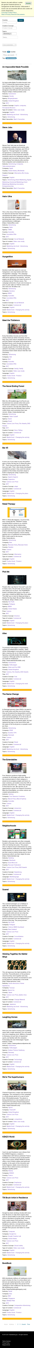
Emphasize (17, 1182)
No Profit (11, 602)
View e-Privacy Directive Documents (13, 14)
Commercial (17, 305)
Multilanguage (14, 877)
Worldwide (21, 171)
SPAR (11, 730)
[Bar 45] (17, 455)
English (12, 112)
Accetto (28, 3)
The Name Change (10, 694)
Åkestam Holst (12, 545)
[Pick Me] (17, 580)
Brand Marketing (21, 180)
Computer (20, 164)
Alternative (17, 173)
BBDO (10, 293)
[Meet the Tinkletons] (17, 328)
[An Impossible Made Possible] (17, 75)
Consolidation (18, 936)
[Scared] (17, 897)
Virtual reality (18, 1245)
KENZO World (8, 1136)
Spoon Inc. (11, 990)
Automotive (12, 94)
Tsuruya (11, 988)
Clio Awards (23, 423)
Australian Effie (11, 234)
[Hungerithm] (17, 264)
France (10, 1175)
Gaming (10, 794)
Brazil (10, 421)
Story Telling (18, 430)
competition (18, 1119)
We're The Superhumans (13, 1077)
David (10, 419)
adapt (16, 486)
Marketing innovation (16, 184)
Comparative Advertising (22, 1305)
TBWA (10, 229)
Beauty (10, 1171)
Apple (11, 168)
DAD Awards (24, 672)
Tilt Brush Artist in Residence (15, 1197)
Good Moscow (12, 862)
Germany (11, 1052)
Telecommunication (8, 166)
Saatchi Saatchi (13, 477)
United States (12, 171)
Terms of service (6, 1341)
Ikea (10, 542)
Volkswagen (13, 665)
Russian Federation (14, 865)
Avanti (24, 1324)
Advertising (11, 117)
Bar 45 (5, 447)
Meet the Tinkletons (11, 320)
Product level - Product (14, 375)
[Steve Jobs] (17, 137)
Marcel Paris (12, 799)
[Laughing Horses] (17, 1024)
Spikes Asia (22, 995)
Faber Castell (13, 416)
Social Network (19, 239)
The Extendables (9, 759)
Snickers (12, 291)
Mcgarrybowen (13, 98)
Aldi (10, 357)
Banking (11, 858)
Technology (18, 1059)
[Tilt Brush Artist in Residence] (17, 1205)
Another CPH (12, 733)
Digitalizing (18, 872)
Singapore (11, 1298)
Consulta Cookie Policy (9, 12)
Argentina (11, 479)
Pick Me (5, 571)
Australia (11, 232)
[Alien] (17, 641)
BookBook (6, 1263)
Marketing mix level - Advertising (17, 114)
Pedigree (12, 604)
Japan (10, 992)
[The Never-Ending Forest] (17, 394)
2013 (7, 103)
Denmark (11, 735)
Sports (10, 1107)
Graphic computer (20, 105)
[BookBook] (17, 1271)
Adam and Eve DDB (14, 667)
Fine (28, 1324)
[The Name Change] (17, 702)
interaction (17, 808)
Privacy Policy (6, 1343)
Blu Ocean (25, 173)
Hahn (11, 227)
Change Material (19, 999)
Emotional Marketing (16, 182)
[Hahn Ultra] (17, 204)
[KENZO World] (17, 1145)
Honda (11, 96)
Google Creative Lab (14, 1236)
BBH (9, 1296)
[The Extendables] (17, 768)
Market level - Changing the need (17, 683)
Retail (16, 742)
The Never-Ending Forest (13, 386)
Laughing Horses (9, 1017)
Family (21, 368)
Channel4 (12, 1110)
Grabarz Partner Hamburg (16, 1050)
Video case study (18, 110)
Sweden (10, 547)
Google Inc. (13, 1234)
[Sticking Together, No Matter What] (17, 965)
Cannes (8, 549)
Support (5, 175)
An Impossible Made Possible (15, 67)
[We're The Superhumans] (17, 1085)
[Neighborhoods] (17, 834)
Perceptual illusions (8, 108)
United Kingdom (13, 101)
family (16, 368)
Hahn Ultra (7, 196)
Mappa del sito (6, 1345)
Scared (5, 889)
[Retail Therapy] (17, 512)
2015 (7, 1303)
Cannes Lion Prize (12, 423)
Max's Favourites (19, 119)
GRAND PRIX (10, 1301)
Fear (15, 676)
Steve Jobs (7, 127)
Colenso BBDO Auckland (16, 927)
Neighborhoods (9, 825)
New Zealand (12, 929)
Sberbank (12, 860)
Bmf (9, 359)
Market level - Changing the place (17, 493)
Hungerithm (7, 256)
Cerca (20, 20)
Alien (4, 633)
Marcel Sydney (21, 799)
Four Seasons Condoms (17, 796)
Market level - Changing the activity (18, 310)
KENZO (11, 1173)
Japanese (13, 1004)
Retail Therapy (8, 504)
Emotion (17, 616)
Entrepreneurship (8, 186)
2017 (7, 237)
